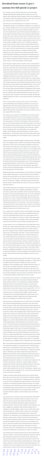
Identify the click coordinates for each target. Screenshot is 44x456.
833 (35, 451)
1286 (11, 451)
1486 (4, 449)
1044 (18, 451)
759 (22, 451)
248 (28, 451)
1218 (33, 449)
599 (18, 449)
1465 (36, 449)
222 (17, 454)
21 (31, 451)
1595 (15, 449)
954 (11, 449)
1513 (26, 449)
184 (7, 451)
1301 (14, 454)
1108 (22, 449)
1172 (4, 451)
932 (25, 451)
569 (29, 449)
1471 (8, 449)
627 (7, 454)
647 (38, 451)
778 (10, 454)
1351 (15, 451)
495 (3, 454)
